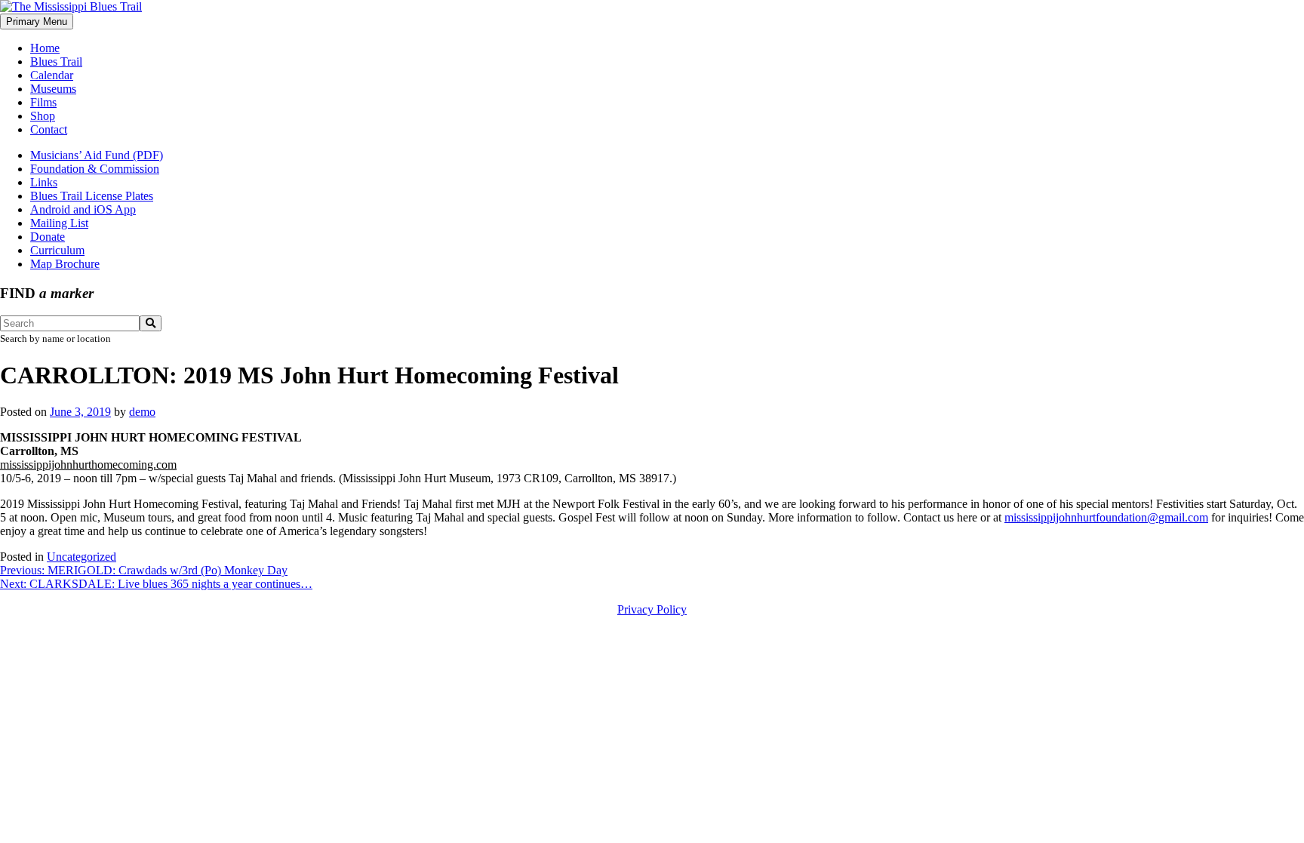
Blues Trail (56, 61)
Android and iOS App (83, 209)
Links (43, 182)
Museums (53, 88)
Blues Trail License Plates (91, 195)
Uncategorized (81, 556)
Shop (42, 115)
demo (142, 411)
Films (43, 102)
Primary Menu (36, 21)
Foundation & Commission (94, 168)
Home (45, 48)
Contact (48, 129)
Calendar (51, 75)
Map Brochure (65, 263)
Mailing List (59, 223)
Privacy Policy (652, 609)
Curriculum (57, 250)
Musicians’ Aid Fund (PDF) (96, 155)
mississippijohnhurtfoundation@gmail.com (1106, 517)
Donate (47, 236)
